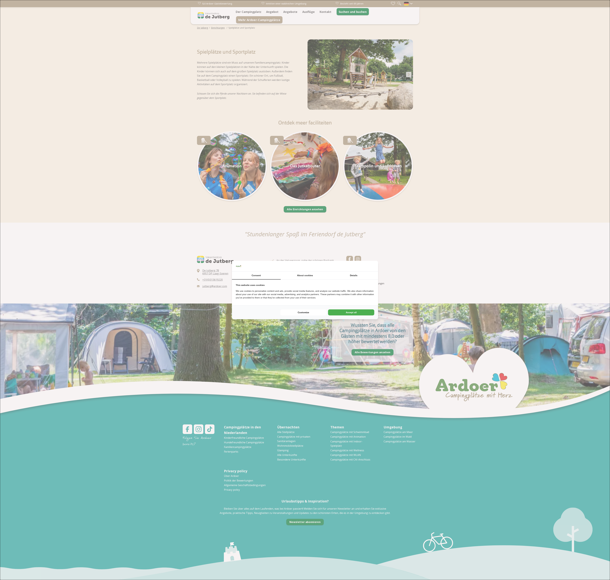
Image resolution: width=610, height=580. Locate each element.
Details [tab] (353, 275)
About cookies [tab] (305, 275)
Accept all (351, 312)
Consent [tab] (256, 275)
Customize (303, 312)
